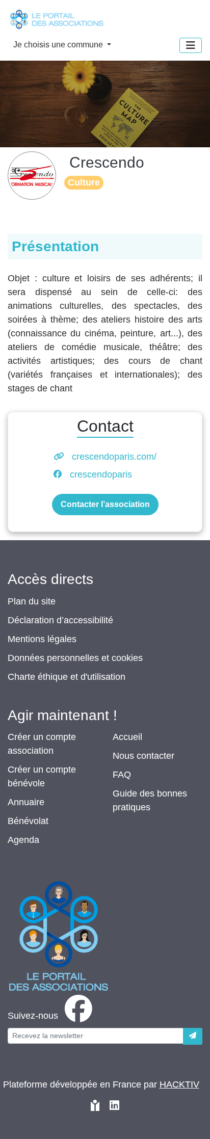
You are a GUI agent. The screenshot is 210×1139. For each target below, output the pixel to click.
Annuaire (26, 802)
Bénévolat (28, 821)
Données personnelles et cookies (75, 658)
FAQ (122, 775)
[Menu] (190, 45)
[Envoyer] (192, 1036)
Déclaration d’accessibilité (60, 620)
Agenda (23, 840)
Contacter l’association (105, 504)
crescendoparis (101, 474)
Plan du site (32, 601)
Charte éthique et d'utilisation (66, 677)
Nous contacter (143, 756)
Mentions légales (42, 639)
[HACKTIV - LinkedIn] (114, 1107)
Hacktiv (179, 1084)
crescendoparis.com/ (114, 457)
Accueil (127, 737)
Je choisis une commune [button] (59, 44)
